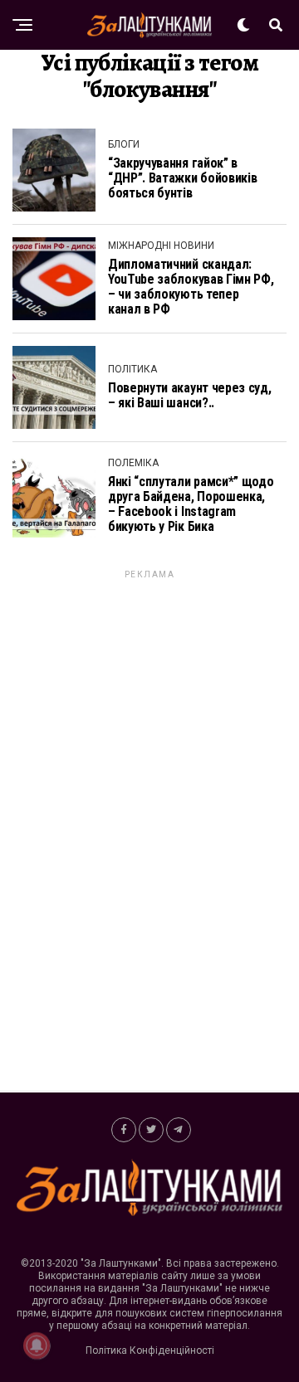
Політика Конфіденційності (150, 1350)
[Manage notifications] (36, 1345)
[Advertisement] (149, 830)
